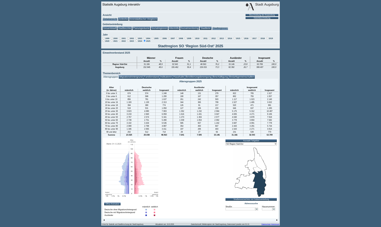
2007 (173, 38)
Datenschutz (266, 224)
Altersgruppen (110, 77)
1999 (107, 38)
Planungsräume (141, 28)
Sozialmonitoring (190, 28)
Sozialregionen (159, 28)
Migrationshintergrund (131, 77)
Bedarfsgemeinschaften (241, 77)
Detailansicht (110, 19)
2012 (213, 38)
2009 (189, 38)
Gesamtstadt (109, 28)
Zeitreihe (123, 19)
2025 (148, 41)
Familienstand (151, 77)
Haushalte (178, 77)
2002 (132, 38)
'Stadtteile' (205, 28)
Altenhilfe (174, 28)
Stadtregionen (220, 28)
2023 (132, 41)
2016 (246, 38)
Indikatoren (166, 77)
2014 (230, 38)
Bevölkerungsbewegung (198, 77)
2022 (124, 41)
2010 (197, 38)
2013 (222, 38)
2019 (271, 38)
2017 (254, 38)
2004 (148, 38)
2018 (263, 38)
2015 (238, 38)
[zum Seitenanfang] (104, 220)
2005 (156, 38)
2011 (205, 38)
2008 (181, 38)
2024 (140, 41)
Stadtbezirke (124, 28)
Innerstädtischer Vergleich (143, 19)
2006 (165, 38)
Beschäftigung (220, 77)
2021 (115, 41)
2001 (124, 38)
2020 (107, 41)
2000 (115, 38)
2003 (140, 38)
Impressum (275, 224)
